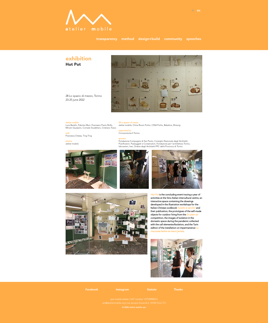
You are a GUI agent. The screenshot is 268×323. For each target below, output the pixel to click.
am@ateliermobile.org (113, 302)
